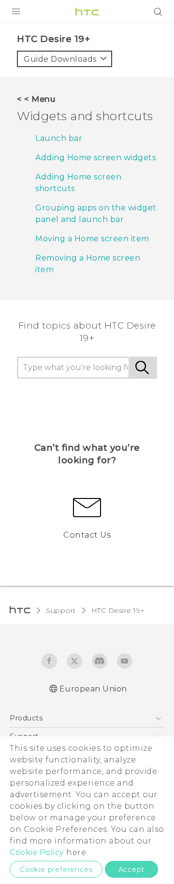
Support (61, 610)
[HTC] (87, 11)
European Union (93, 688)
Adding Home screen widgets (95, 157)
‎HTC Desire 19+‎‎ (118, 610)
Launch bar (58, 138)
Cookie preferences (56, 869)
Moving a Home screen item (92, 238)
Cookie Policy (37, 852)
